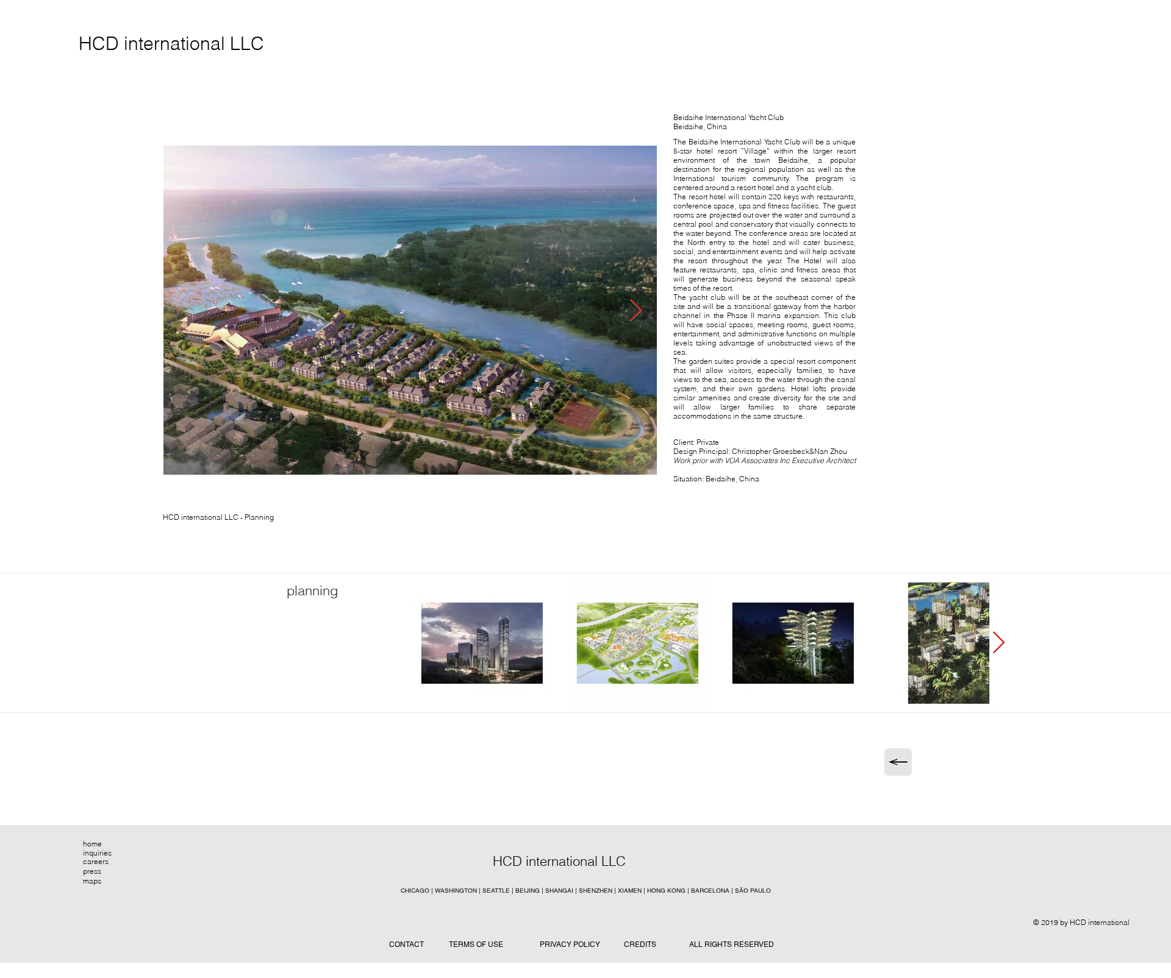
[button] (584, 861)
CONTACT (406, 944)
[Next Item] (636, 310)
